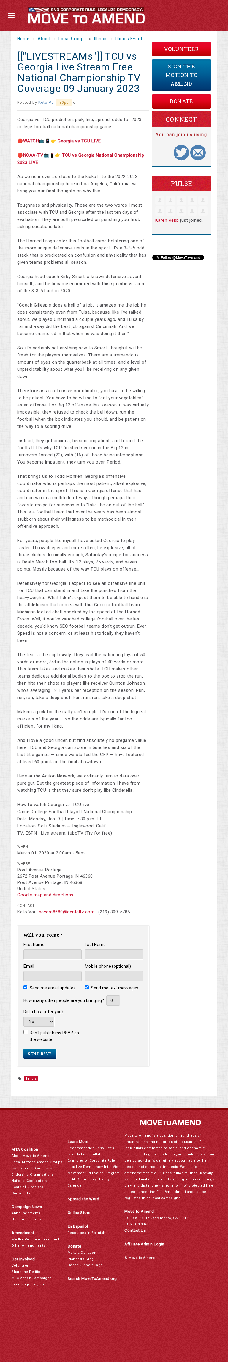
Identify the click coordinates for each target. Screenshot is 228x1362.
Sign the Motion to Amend (181, 75)
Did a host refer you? (43, 1011)
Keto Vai (46, 102)
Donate (181, 101)
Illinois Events (130, 38)
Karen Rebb (167, 220)
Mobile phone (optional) (108, 966)
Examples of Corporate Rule (91, 1161)
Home (23, 38)
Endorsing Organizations (33, 1174)
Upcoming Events (27, 1219)
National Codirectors (29, 1181)
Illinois (101, 38)
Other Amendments (28, 1246)
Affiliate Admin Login (144, 1244)
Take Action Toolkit (84, 1154)
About (44, 38)
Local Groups (72, 38)
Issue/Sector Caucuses (32, 1168)
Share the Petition (27, 1272)
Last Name (95, 944)
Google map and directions (45, 895)
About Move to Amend (31, 1156)
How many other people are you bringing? (63, 1000)
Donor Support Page (85, 1265)
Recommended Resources (91, 1148)
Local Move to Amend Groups (37, 1162)
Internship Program (28, 1284)
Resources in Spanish (86, 1233)
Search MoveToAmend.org (92, 1278)
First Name (34, 944)
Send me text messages (114, 988)
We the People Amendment (35, 1239)
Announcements (26, 1213)
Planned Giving (81, 1259)
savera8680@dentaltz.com (67, 912)
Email (28, 966)
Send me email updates (52, 988)
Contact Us (21, 1193)
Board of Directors (27, 1187)
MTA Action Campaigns (31, 1278)
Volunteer (181, 48)
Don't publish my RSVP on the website (54, 1036)
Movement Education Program (94, 1173)
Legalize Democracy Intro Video (95, 1167)
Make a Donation (82, 1253)
